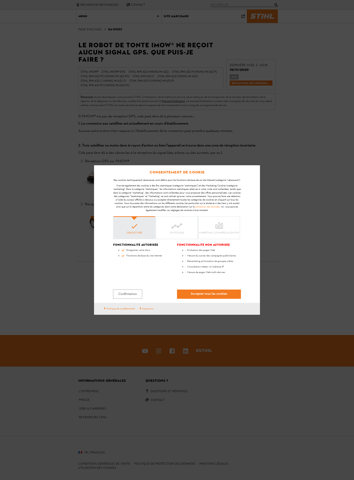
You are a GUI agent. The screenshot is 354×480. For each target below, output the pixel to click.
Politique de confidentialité (121, 308)
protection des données (207, 206)
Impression (147, 308)
